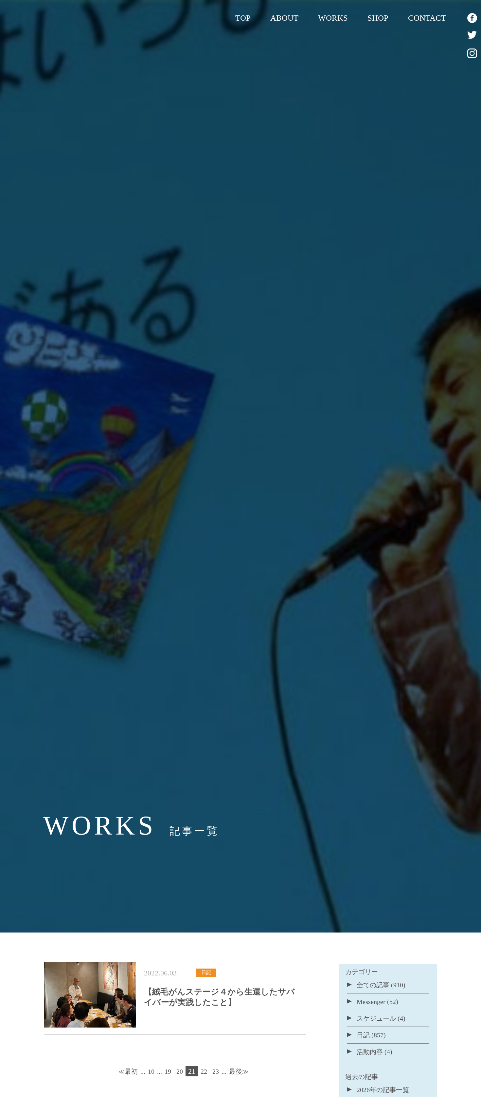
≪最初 (128, 1071)
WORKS (333, 17)
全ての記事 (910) (381, 985)
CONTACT (427, 17)
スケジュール (376, 1018)
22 (204, 1071)
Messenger (371, 1001)
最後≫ (239, 1071)
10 (151, 1071)
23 (215, 1071)
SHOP (377, 17)
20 (179, 1071)
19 (168, 1071)
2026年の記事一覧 (383, 1089)
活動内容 (370, 1051)
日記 (363, 1035)
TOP (243, 17)
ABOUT (284, 17)
